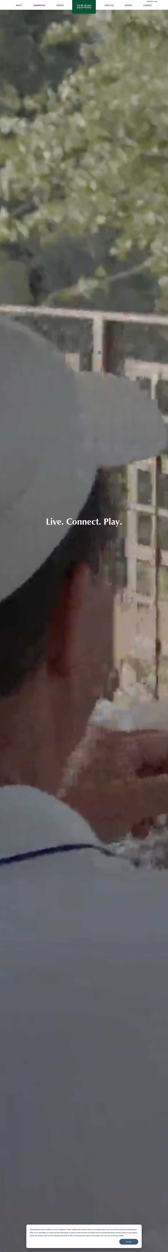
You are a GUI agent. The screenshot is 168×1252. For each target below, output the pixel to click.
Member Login (152, 1)
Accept (129, 1242)
